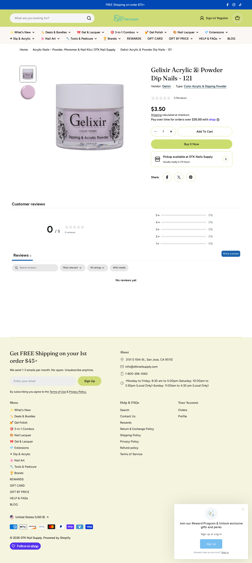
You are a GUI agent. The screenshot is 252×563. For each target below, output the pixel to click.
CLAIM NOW (164, 299)
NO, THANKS (164, 311)
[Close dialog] (197, 239)
